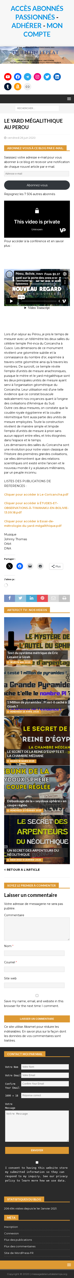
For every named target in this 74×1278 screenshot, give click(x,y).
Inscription (11, 1226)
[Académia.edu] (27, 86)
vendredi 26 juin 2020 (21, 137)
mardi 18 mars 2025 (22, 761)
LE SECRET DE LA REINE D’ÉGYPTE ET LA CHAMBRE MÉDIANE (35, 754)
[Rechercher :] (37, 108)
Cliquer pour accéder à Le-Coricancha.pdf (36, 494)
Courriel (10, 962)
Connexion (11, 1233)
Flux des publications (18, 1239)
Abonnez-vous (37, 185)
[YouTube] (8, 76)
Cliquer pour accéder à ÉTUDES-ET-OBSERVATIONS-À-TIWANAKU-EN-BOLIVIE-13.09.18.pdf (36, 507)
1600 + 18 (11, 1095)
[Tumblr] (8, 86)
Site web (10, 978)
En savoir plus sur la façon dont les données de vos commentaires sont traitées (35, 1036)
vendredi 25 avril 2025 (24, 711)
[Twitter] (47, 76)
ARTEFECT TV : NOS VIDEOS (27, 610)
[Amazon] (17, 86)
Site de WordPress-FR (19, 1253)
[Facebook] (17, 76)
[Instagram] (37, 76)
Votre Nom (11, 1067)
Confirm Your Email (12, 1085)
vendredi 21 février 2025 (25, 810)
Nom (8, 946)
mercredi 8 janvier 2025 (25, 860)
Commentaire (14, 915)
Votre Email (13, 1075)
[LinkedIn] (57, 76)
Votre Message (10, 1106)
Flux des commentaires (19, 1246)
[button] (68, 98)
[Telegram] (27, 76)
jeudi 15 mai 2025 (20, 662)
